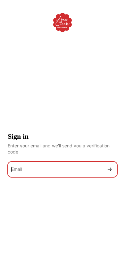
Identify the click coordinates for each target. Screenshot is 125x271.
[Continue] (109, 169)
